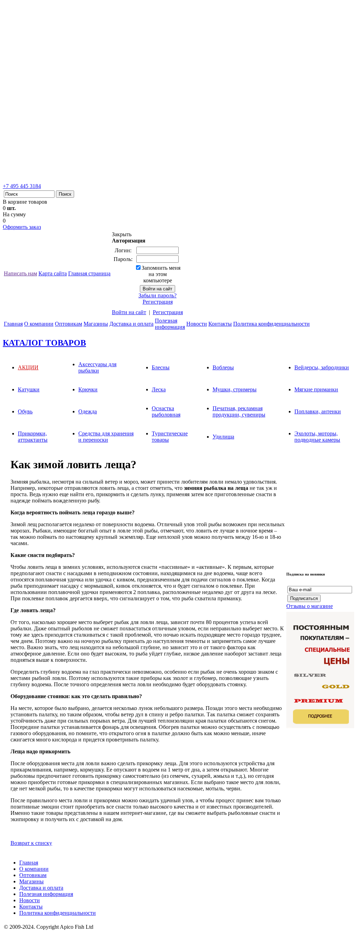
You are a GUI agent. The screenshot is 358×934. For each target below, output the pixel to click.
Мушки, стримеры (235, 389)
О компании (38, 324)
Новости (196, 324)
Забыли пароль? (157, 295)
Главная (13, 324)
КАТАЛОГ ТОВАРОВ (44, 342)
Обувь (25, 411)
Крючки (88, 389)
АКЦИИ (28, 367)
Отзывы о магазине (309, 606)
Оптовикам (68, 324)
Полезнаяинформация (170, 324)
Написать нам (20, 273)
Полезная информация (46, 894)
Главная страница (89, 273)
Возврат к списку (31, 843)
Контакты (220, 324)
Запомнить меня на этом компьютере (161, 274)
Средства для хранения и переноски (106, 436)
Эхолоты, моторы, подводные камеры (317, 436)
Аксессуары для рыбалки (97, 367)
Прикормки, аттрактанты (33, 436)
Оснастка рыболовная (166, 411)
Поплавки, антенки (317, 411)
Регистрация (158, 302)
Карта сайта (52, 273)
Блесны (161, 367)
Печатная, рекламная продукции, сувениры (239, 411)
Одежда (87, 411)
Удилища (223, 437)
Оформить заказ (22, 227)
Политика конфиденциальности (271, 324)
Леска (159, 389)
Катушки (29, 389)
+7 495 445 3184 (22, 186)
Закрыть (121, 234)
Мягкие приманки (316, 389)
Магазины (96, 324)
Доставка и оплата (131, 324)
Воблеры (223, 367)
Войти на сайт (129, 312)
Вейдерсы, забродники (321, 367)
